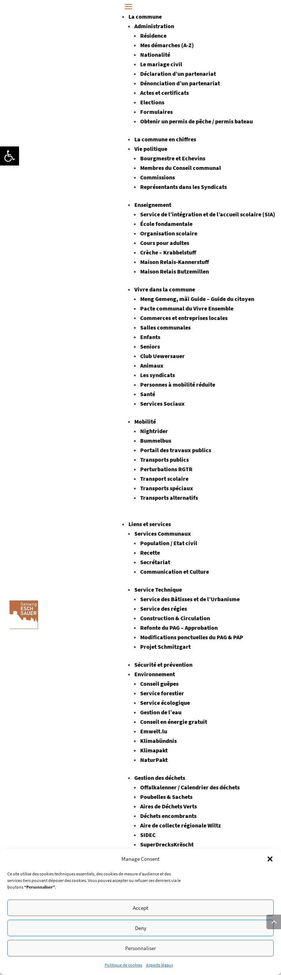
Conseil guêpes (159, 683)
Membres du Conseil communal (180, 167)
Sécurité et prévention (163, 664)
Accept (140, 907)
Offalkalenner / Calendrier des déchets (190, 787)
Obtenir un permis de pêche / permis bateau (196, 121)
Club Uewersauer (162, 356)
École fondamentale (166, 223)
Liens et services (149, 524)
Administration (154, 26)
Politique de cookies (123, 965)
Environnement (154, 674)
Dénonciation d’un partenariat (180, 83)
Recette (150, 552)
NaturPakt (154, 759)
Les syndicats (157, 375)
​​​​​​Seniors (150, 346)
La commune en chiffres (165, 139)
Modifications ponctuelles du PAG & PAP (191, 637)
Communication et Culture (174, 571)
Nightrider (154, 431)
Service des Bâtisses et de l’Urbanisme (190, 599)
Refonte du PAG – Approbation (179, 627)
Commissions (157, 177)
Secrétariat (155, 562)
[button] (9, 155)
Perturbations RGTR (166, 469)
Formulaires (156, 111)
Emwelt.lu (153, 731)
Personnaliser (140, 948)
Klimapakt (154, 750)
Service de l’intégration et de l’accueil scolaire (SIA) (207, 214)
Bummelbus (155, 440)
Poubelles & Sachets (166, 796)
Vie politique (150, 148)
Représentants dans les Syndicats (183, 186)
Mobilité (145, 421)
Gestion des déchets (159, 777)
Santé (147, 394)
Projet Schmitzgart (165, 646)
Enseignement (152, 204)
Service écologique (165, 702)
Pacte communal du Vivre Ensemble (186, 308)
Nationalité (155, 54)
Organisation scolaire (168, 233)
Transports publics (164, 459)
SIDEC (148, 834)
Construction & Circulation (175, 618)
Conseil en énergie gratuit (173, 721)
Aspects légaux (159, 965)
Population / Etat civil (168, 543)
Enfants (150, 336)
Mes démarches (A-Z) (167, 45)
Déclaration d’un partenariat (178, 73)
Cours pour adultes (164, 242)
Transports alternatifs (169, 497)
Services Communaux (162, 533)
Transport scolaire (164, 478)
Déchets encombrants (168, 815)
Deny (140, 927)
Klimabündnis (158, 740)
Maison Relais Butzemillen (174, 271)
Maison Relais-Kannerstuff (174, 261)
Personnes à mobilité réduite (177, 384)
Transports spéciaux (166, 488)
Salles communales (165, 327)
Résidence (153, 35)
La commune (145, 16)
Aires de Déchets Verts (168, 806)
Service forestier (162, 693)
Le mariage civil (161, 64)
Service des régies (163, 608)
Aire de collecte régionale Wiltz (180, 825)
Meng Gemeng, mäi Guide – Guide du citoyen (197, 298)
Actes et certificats (164, 92)
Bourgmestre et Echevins (172, 158)
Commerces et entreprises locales (184, 317)
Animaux (152, 365)
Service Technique (158, 589)
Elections (152, 102)
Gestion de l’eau (160, 712)
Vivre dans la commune (164, 289)
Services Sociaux (162, 403)
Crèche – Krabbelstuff (168, 252)
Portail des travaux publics (175, 450)
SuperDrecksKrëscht (167, 844)
